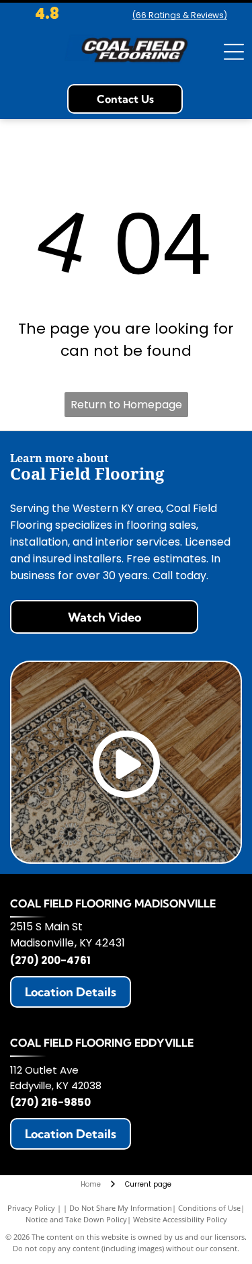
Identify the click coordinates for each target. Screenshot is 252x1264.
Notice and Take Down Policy (76, 1219)
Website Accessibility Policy (180, 1219)
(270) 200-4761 (50, 960)
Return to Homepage (126, 404)
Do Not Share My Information (120, 1208)
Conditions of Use (209, 1208)
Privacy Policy (31, 1208)
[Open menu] (234, 52)
